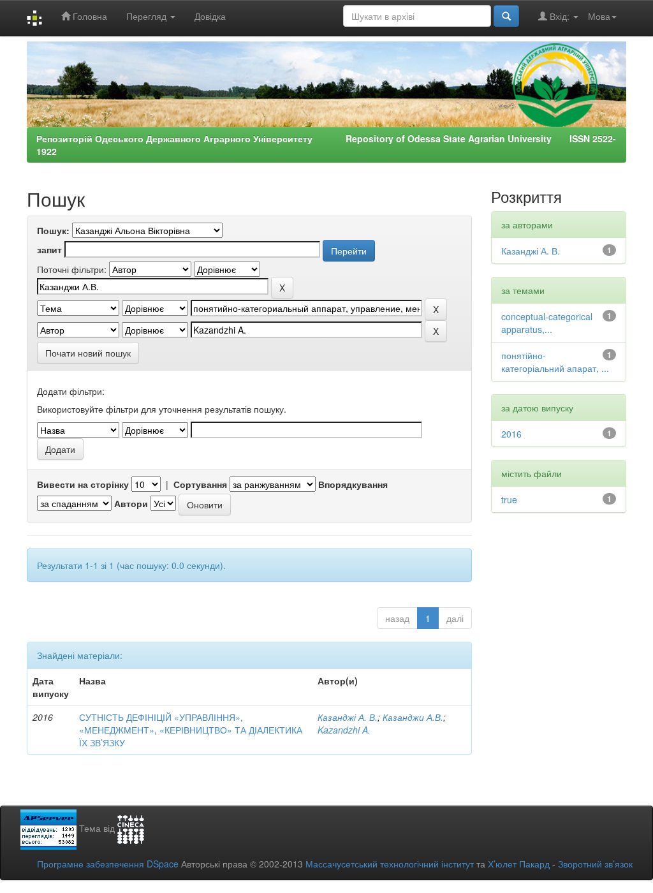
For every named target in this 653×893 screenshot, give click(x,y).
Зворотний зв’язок (595, 863)
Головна (88, 16)
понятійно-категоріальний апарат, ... (555, 361)
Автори (131, 503)
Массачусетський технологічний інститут (389, 863)
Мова (599, 16)
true (509, 499)
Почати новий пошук (88, 352)
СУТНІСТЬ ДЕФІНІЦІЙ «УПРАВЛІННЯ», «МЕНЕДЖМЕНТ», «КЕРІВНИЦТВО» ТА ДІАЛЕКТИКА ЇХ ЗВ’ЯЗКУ (190, 730)
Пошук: (53, 230)
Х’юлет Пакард (519, 863)
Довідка (210, 16)
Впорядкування (353, 484)
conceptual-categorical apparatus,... (546, 323)
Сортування (200, 484)
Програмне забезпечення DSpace (108, 863)
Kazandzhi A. (344, 729)
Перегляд (147, 16)
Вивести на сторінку (83, 484)
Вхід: (559, 16)
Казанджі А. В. (348, 717)
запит (49, 249)
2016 (511, 433)
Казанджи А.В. (413, 717)
